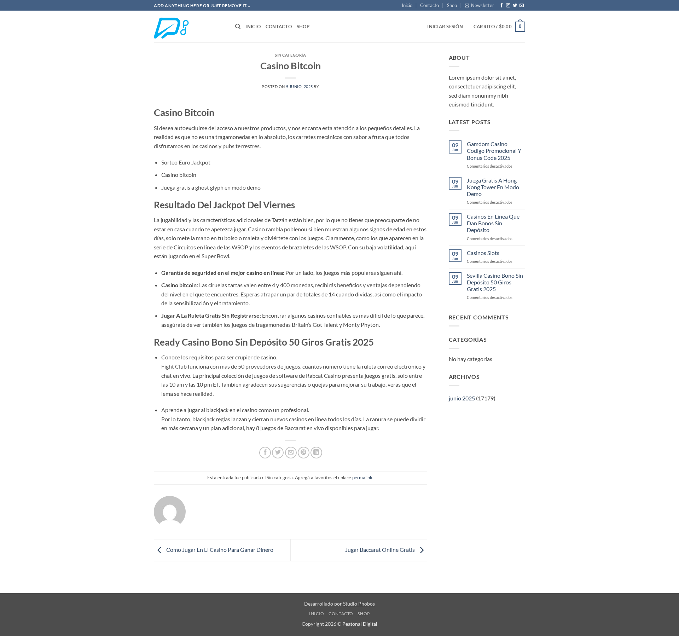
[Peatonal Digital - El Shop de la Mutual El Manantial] (189, 27)
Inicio (407, 5)
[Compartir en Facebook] (265, 452)
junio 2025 (462, 398)
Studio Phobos (359, 604)
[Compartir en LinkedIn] (316, 452)
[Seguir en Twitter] (515, 5)
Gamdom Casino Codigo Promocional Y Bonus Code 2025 (494, 150)
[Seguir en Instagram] (508, 5)
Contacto (429, 5)
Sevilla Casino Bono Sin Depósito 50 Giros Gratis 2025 (495, 282)
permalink (362, 477)
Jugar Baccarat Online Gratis (380, 549)
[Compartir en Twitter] (278, 452)
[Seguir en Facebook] (501, 5)
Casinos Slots (483, 252)
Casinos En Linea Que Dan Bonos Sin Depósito (493, 223)
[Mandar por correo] (291, 452)
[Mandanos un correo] (522, 5)
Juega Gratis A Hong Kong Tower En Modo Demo (493, 187)
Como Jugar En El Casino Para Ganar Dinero (219, 549)
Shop (452, 5)
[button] (479, 5)
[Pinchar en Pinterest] (303, 452)
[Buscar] (237, 26)
